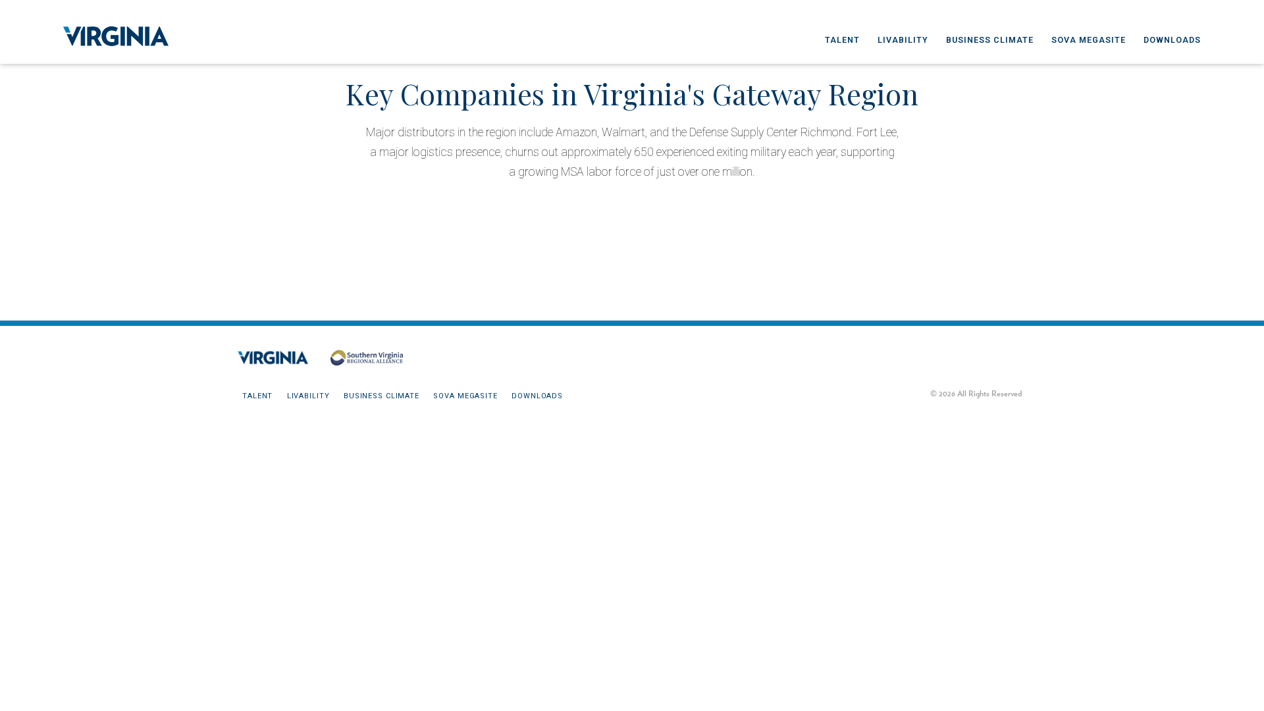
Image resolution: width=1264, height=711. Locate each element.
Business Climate (990, 40)
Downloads (1172, 40)
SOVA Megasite (1088, 40)
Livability (903, 40)
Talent (842, 40)
